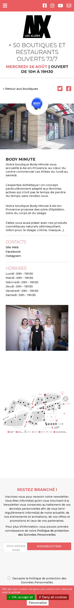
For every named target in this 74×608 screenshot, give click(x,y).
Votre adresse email (15, 548)
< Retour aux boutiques (20, 89)
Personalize (38, 603)
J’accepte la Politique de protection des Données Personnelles (39, 580)
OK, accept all (22, 597)
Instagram (13, 256)
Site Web (12, 247)
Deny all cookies (54, 597)
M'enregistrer (49, 546)
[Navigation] (5, 5)
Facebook (13, 251)
